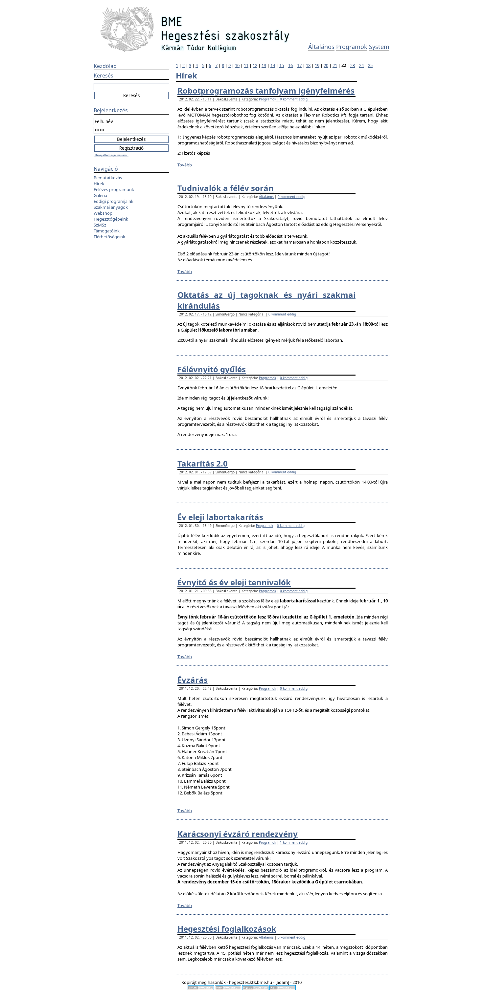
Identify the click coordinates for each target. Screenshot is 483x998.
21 (335, 65)
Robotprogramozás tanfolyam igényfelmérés (266, 90)
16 (290, 65)
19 (317, 65)
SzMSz (100, 225)
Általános (321, 47)
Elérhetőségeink (109, 237)
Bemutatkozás (108, 178)
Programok (351, 47)
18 (308, 65)
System (379, 47)
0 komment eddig (294, 99)
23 (352, 65)
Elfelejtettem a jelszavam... (111, 155)
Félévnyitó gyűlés (211, 369)
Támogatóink (107, 231)
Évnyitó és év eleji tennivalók (234, 582)
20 (326, 65)
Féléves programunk (114, 189)
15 (281, 65)
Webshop (103, 213)
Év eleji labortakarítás (220, 516)
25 (370, 65)
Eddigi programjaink (113, 201)
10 (237, 65)
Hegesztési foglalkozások (226, 928)
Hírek (99, 183)
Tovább (184, 165)
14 (272, 65)
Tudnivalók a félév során (225, 188)
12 (255, 65)
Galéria (100, 195)
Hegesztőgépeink (111, 219)
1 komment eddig (294, 842)
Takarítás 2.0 (202, 463)
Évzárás (192, 679)
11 (246, 65)
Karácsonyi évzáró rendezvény (237, 833)
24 (361, 65)
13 (264, 65)
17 (299, 65)
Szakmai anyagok (111, 207)
